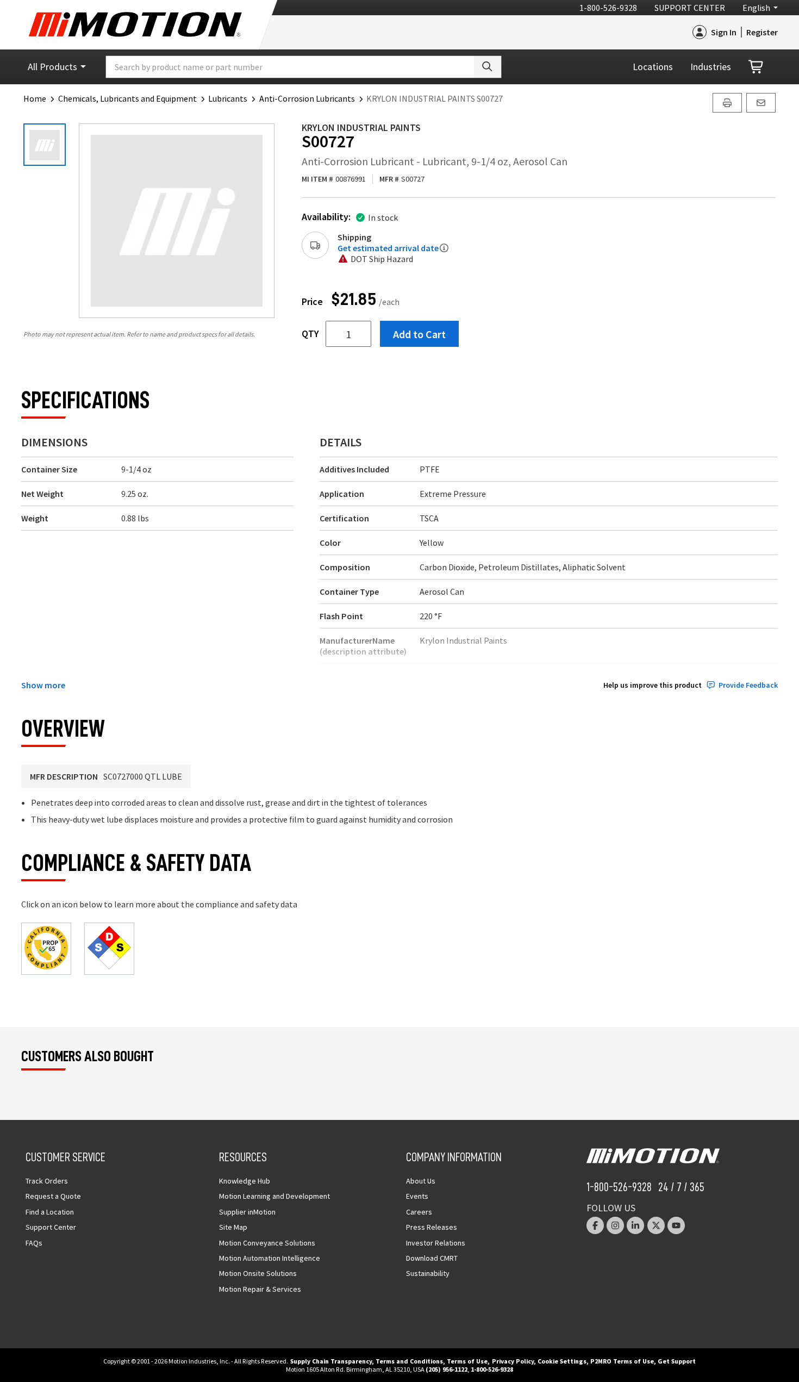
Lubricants (227, 98)
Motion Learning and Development (274, 1196)
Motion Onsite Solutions (258, 1273)
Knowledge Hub (244, 1181)
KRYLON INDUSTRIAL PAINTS (361, 127)
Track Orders (47, 1181)
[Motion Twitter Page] (656, 1225)
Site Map (233, 1227)
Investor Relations (435, 1243)
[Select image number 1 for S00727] (44, 144)
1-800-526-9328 (608, 7)
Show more (43, 685)
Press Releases (431, 1227)
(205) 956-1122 (446, 1369)
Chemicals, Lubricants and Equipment (127, 98)
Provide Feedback (748, 685)
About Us (420, 1181)
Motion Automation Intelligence (269, 1258)
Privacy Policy (513, 1361)
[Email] (761, 103)
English (756, 7)
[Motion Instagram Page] (615, 1225)
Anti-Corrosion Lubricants (307, 98)
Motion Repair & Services (260, 1289)
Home (34, 98)
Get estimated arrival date (388, 247)
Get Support (677, 1361)
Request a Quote (53, 1196)
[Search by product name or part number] (487, 67)
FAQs (34, 1243)
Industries (710, 66)
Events (417, 1196)
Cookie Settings (562, 1361)
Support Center (689, 7)
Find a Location (50, 1212)
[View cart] (756, 67)
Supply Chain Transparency (331, 1361)
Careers (419, 1212)
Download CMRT (432, 1258)
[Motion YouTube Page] (676, 1225)
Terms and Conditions (409, 1361)
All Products (52, 66)
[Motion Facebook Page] (595, 1225)
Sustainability (428, 1273)
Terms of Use (467, 1361)
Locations (653, 66)
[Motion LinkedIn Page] (635, 1225)
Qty (310, 334)
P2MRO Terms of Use (622, 1361)
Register (762, 32)
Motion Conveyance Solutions (267, 1243)
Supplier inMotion (247, 1212)
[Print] (727, 103)
